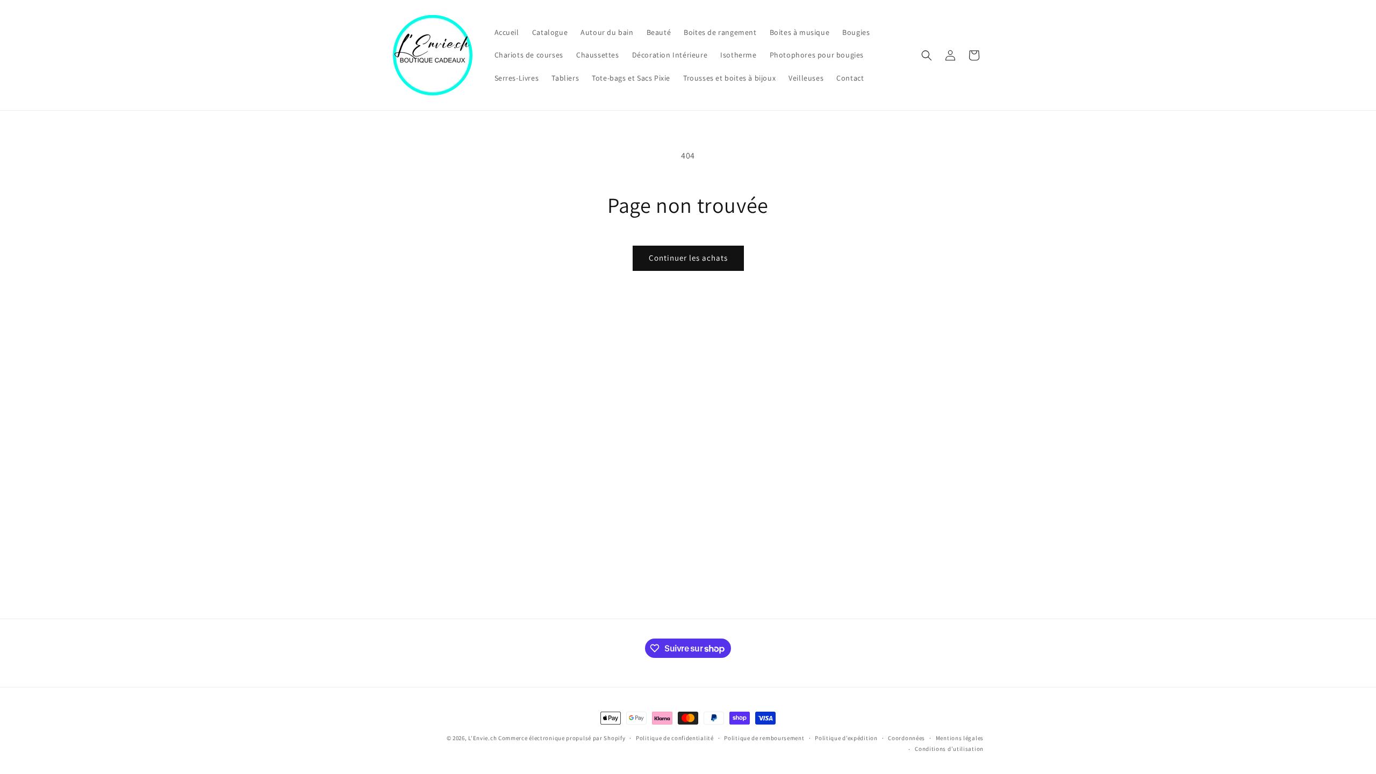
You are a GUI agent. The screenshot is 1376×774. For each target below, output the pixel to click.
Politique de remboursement (764, 738)
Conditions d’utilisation (949, 748)
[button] (926, 55)
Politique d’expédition (846, 738)
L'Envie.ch (482, 738)
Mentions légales (960, 738)
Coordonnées (906, 738)
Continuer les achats (688, 258)
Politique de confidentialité (675, 738)
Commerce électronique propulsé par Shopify (561, 738)
